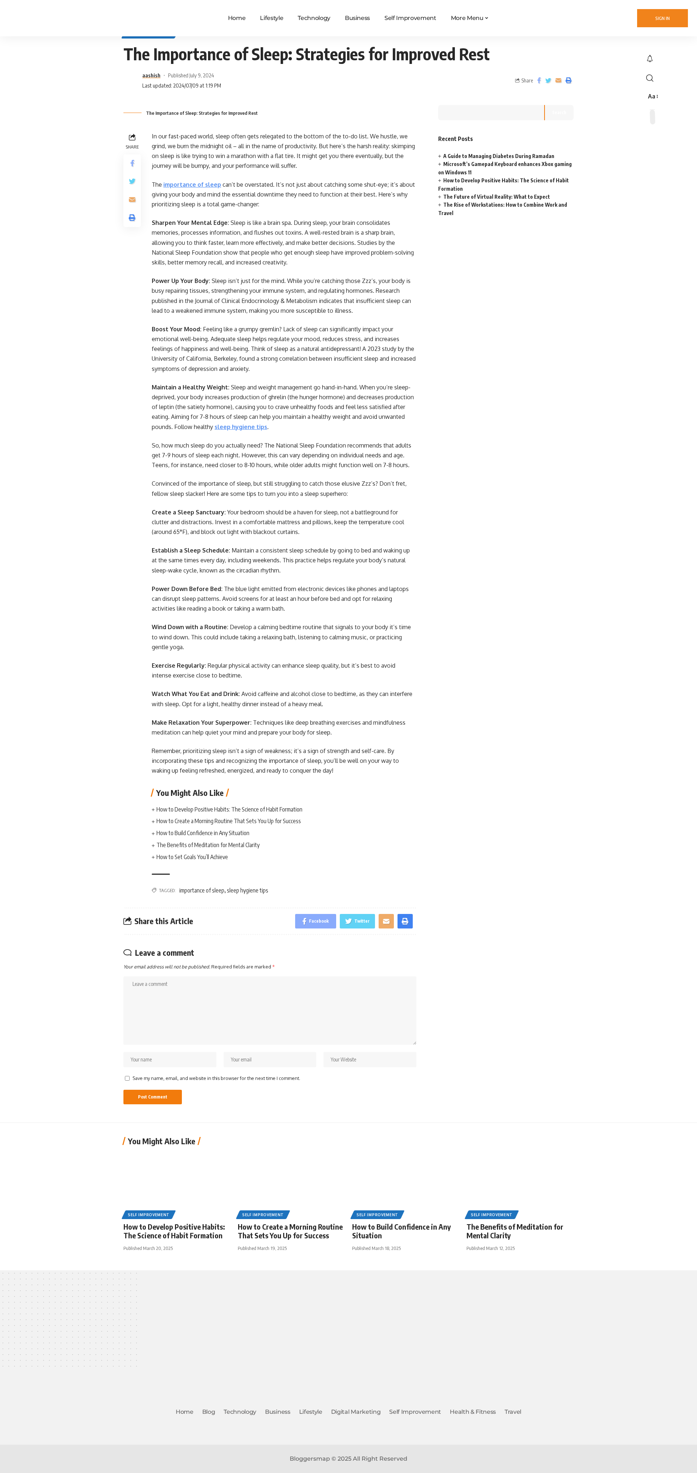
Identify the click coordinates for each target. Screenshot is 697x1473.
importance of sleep (192, 184)
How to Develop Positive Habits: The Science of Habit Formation (229, 809)
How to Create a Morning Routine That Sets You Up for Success (228, 821)
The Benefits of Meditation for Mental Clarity (208, 845)
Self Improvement (149, 1215)
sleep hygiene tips (241, 426)
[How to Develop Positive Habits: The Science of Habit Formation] (177, 1184)
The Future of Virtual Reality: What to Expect (496, 197)
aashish (151, 75)
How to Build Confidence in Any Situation (202, 833)
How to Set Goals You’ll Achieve (192, 857)
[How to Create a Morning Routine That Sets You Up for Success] (291, 1184)
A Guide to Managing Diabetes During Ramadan (498, 156)
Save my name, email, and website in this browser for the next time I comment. (216, 1078)
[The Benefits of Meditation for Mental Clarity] (520, 1184)
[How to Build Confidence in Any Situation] (405, 1184)
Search (559, 112)
